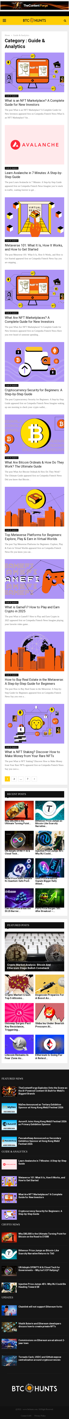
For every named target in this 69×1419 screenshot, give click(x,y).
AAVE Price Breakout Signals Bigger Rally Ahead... (46, 881)
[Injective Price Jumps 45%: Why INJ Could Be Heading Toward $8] (49, 840)
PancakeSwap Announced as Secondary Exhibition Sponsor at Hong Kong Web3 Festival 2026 (39, 1141)
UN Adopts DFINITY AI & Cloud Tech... (17, 852)
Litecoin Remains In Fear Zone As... (16, 1056)
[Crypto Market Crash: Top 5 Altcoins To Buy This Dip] (19, 984)
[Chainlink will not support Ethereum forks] (9, 1310)
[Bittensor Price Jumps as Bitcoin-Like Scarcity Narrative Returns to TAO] (49, 810)
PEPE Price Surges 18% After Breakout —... (47, 909)
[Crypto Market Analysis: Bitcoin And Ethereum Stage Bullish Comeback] (34, 951)
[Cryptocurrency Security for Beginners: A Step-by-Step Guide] (9, 1215)
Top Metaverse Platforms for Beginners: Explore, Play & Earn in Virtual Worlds (33, 537)
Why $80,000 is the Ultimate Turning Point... (18, 822)
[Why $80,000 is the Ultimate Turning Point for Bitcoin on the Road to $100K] (19, 810)
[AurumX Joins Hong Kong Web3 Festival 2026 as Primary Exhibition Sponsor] (9, 1125)
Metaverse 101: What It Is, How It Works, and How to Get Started (34, 247)
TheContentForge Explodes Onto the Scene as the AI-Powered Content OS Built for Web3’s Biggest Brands (42, 1091)
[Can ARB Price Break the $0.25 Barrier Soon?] (19, 898)
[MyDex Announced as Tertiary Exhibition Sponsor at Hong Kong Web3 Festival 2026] (9, 1108)
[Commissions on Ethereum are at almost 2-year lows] (9, 1344)
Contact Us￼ (26, 1416)
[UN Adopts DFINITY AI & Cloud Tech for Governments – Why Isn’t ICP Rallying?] (19, 840)
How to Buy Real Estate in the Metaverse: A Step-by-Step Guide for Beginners (34, 682)
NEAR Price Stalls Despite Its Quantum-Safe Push (18, 879)
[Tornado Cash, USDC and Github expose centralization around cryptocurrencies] (9, 1361)
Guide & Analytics (12, 96)
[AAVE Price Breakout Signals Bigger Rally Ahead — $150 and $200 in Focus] (49, 868)
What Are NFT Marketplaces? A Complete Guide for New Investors (29, 320)
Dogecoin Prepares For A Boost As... (49, 996)
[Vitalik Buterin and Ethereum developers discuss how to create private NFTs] (9, 1327)
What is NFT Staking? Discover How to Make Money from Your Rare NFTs (32, 754)
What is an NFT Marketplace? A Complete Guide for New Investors (34, 103)
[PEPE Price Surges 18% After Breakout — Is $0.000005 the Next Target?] (49, 898)
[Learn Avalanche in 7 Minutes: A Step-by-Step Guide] (9, 1164)
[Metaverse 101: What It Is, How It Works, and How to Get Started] (9, 1181)
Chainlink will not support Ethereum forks (40, 1306)
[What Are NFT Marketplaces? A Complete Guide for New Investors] (9, 1198)
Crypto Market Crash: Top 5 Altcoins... (18, 996)
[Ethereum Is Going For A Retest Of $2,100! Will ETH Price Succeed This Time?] (49, 1044)
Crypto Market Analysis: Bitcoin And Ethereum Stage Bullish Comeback (29, 966)
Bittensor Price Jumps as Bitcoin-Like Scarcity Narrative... (48, 824)
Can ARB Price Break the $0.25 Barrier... (18, 909)
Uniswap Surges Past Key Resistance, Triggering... (18, 1026)
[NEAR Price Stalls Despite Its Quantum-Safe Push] (19, 868)
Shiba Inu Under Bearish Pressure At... (49, 1025)
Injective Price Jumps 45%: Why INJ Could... (49, 852)
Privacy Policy (40, 1416)
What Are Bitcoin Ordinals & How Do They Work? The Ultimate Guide (34, 464)
